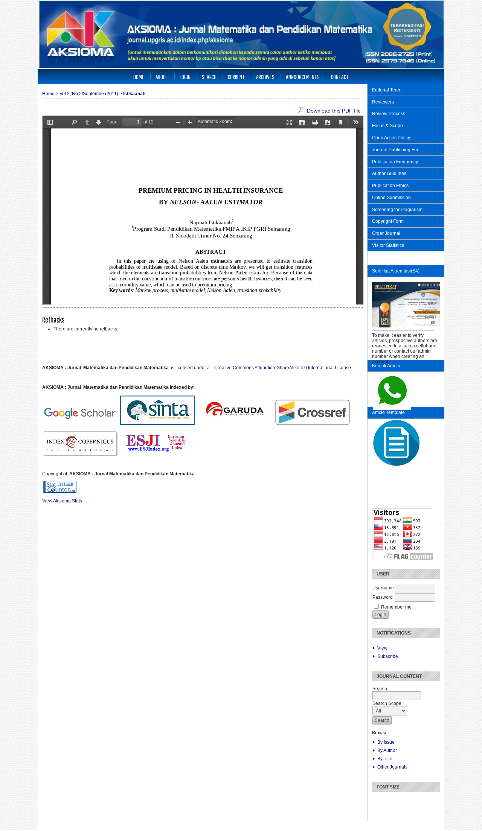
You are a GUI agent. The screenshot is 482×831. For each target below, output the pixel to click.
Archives (265, 76)
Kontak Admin (386, 365)
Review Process (388, 113)
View (382, 648)
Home (138, 76)
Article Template (388, 412)
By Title (384, 758)
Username (383, 588)
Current (236, 76)
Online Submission (391, 197)
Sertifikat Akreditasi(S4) (395, 271)
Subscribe (387, 656)
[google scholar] (48, 464)
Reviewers (383, 102)
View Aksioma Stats (62, 501)
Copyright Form (388, 221)
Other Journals (392, 767)
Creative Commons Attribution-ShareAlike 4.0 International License (283, 367)
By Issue (386, 742)
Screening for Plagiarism (397, 209)
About (162, 76)
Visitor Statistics (388, 245)
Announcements (303, 76)
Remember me (396, 607)
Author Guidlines (389, 173)
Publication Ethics (390, 185)
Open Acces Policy (391, 137)
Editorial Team (386, 90)
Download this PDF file (334, 111)
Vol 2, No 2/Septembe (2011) (88, 93)
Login (185, 76)
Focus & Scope (387, 125)
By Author (387, 750)
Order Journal (386, 233)
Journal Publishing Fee (395, 149)
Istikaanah (134, 93)
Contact (340, 76)
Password (382, 597)
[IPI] (43, 464)
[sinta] (52, 464)
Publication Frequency (395, 161)
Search (209, 76)
